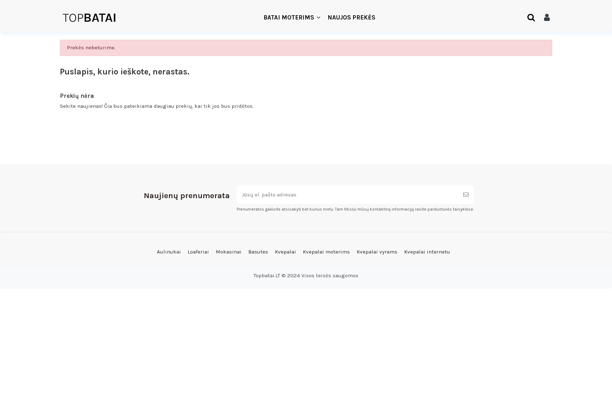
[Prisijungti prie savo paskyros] (547, 17)
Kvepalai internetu (427, 252)
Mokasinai (229, 252)
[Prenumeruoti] (466, 194)
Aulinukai (169, 252)
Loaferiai (198, 252)
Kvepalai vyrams (377, 252)
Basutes (258, 252)
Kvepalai (285, 252)
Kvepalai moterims (326, 252)
